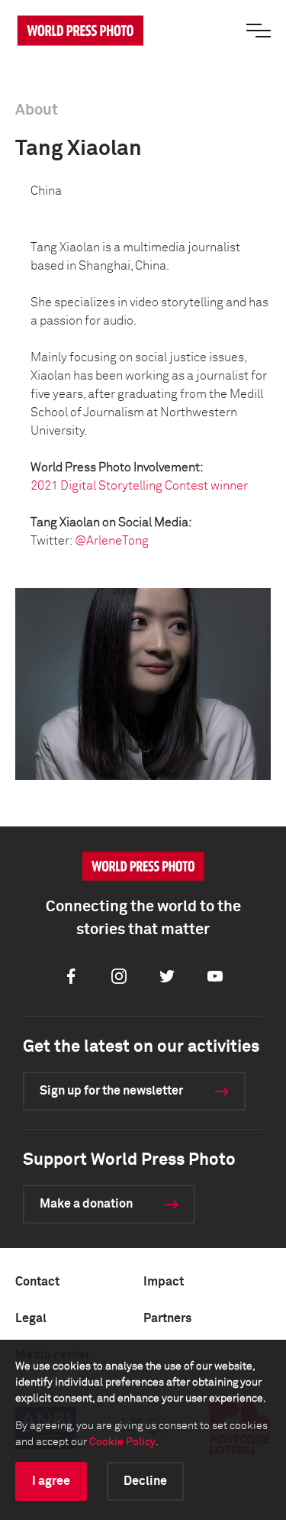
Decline (145, 1481)
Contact (37, 1282)
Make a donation (86, 1204)
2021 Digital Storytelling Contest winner (139, 486)
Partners (167, 1318)
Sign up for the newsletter (111, 1091)
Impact (163, 1282)
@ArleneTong (112, 541)
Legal (31, 1318)
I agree (51, 1481)
